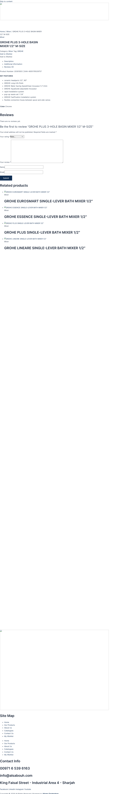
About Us (8, 728)
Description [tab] (8, 61)
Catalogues (8, 731)
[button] (6, 54)
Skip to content (6, 1)
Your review (5, 162)
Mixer (8, 31)
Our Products (9, 725)
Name (2, 167)
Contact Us (8, 733)
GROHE (20, 51)
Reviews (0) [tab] (9, 67)
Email (2, 172)
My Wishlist (8, 736)
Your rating (5, 137)
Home (2, 31)
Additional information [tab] (13, 64)
